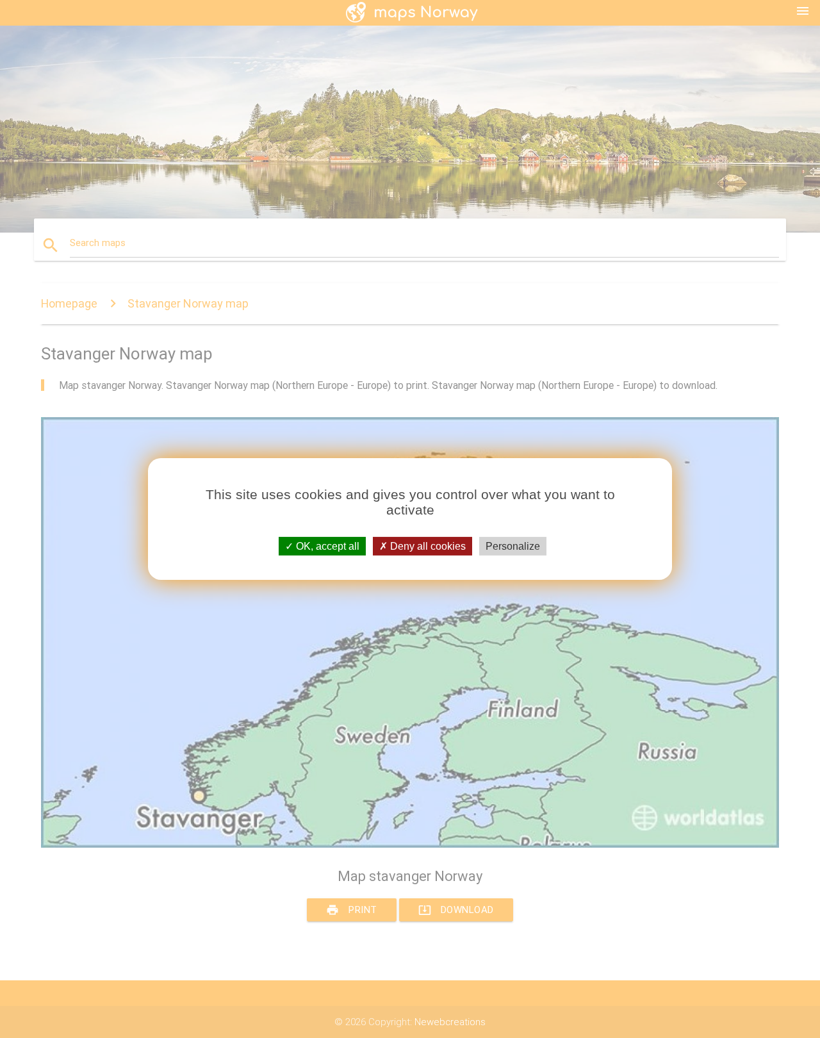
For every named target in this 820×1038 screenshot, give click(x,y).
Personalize (513, 546)
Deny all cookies (427, 546)
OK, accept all (326, 546)
